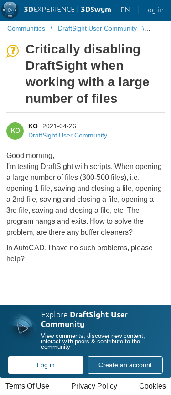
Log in (46, 365)
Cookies (152, 386)
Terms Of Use (27, 386)
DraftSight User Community (67, 135)
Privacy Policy (94, 386)
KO (33, 126)
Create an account (125, 365)
